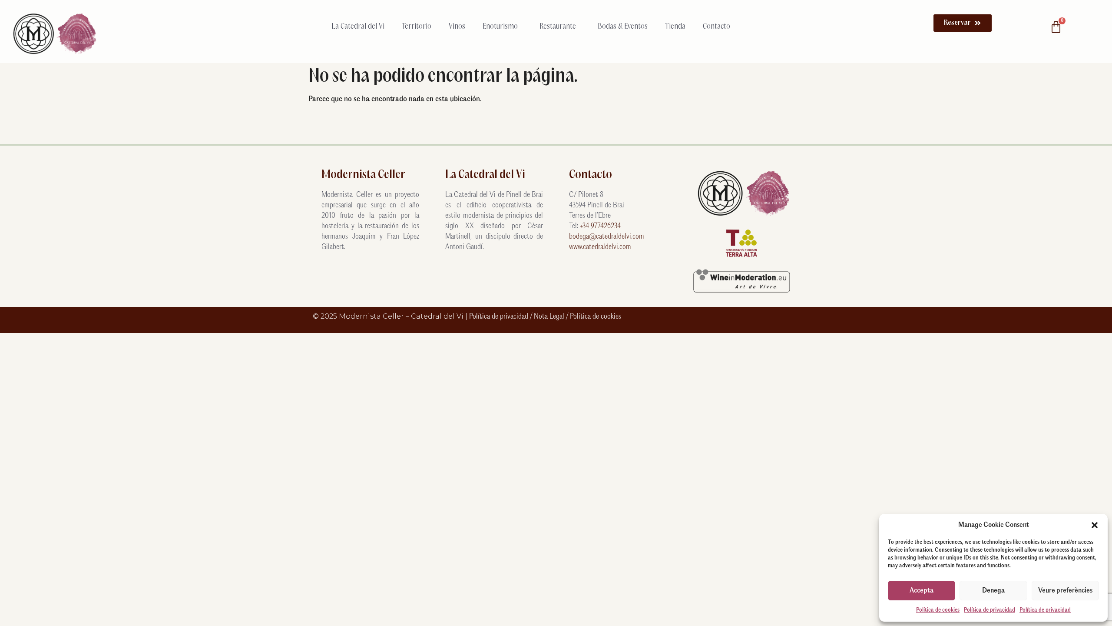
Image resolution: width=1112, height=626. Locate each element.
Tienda (675, 26)
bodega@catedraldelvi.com (606, 236)
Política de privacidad (989, 610)
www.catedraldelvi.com (600, 247)
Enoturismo (500, 26)
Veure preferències (1065, 590)
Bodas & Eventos (623, 26)
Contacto (716, 26)
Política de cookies (938, 610)
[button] (1094, 525)
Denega (993, 590)
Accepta (921, 590)
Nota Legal (550, 316)
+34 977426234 (600, 226)
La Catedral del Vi (357, 26)
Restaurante (557, 26)
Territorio (416, 26)
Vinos (457, 26)
